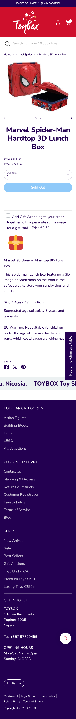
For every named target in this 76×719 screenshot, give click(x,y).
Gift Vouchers (14, 563)
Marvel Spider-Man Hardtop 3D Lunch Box (41, 54)
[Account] (58, 21)
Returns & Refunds (19, 487)
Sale (7, 548)
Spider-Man (14, 159)
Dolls (8, 433)
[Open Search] (6, 43)
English (12, 683)
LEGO (8, 440)
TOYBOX (31, 708)
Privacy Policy (14, 502)
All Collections (15, 448)
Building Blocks (16, 425)
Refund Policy (12, 701)
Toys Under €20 (16, 571)
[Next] (70, 118)
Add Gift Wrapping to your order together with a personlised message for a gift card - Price (36, 222)
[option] (38, 87)
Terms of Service (17, 509)
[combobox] (41, 43)
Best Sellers (13, 556)
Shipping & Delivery (19, 479)
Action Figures (15, 418)
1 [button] (36, 118)
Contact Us (12, 471)
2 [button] (40, 118)
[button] (65, 638)
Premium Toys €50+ (20, 579)
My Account (11, 696)
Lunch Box (17, 164)
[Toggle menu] (6, 22)
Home (7, 54)
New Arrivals (14, 540)
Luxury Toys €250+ (19, 586)
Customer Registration (21, 494)
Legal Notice (28, 696)
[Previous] (5, 118)
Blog (7, 517)
